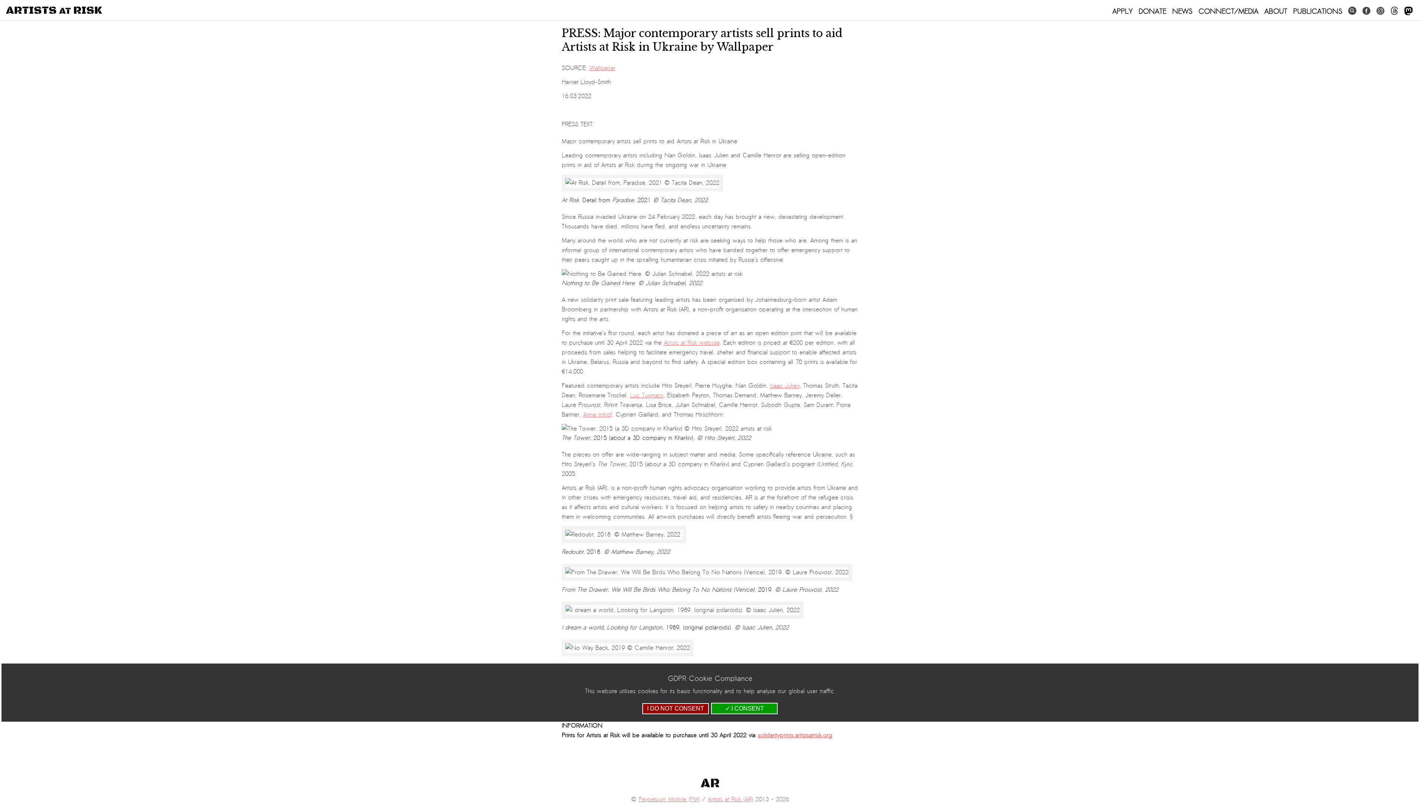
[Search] (1352, 10)
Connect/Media (1228, 11)
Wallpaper (602, 68)
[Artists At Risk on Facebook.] (1366, 10)
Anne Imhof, (598, 414)
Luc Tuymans (646, 395)
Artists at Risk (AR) (730, 799)
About (1275, 11)
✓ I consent (744, 708)
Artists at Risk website (692, 342)
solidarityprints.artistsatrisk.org (795, 735)
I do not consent (675, 708)
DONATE (1152, 11)
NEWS (1182, 11)
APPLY (1122, 11)
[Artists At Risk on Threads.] (1394, 10)
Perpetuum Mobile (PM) (669, 799)
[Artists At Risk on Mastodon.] (1408, 11)
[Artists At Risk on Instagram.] (1380, 10)
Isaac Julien (784, 385)
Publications (1317, 11)
